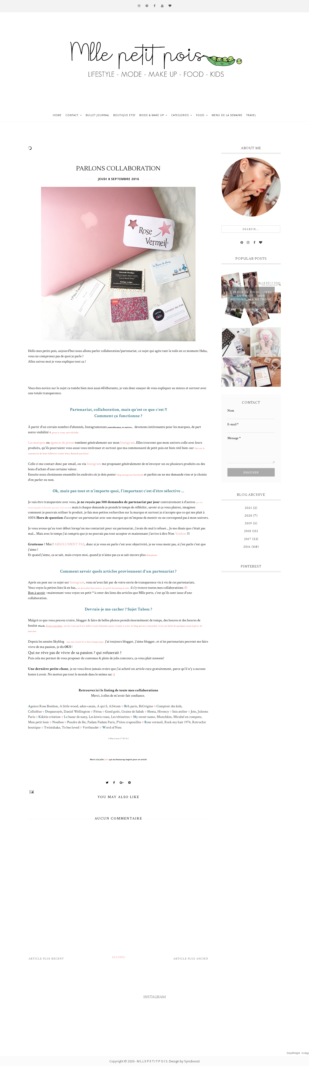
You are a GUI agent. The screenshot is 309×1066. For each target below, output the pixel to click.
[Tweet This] (107, 782)
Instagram (127, 442)
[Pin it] (129, 782)
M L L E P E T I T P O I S (152, 1061)
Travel (251, 115)
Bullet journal (97, 115)
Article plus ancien (190, 959)
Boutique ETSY (124, 115)
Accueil (119, 957)
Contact (71, 115)
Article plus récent (46, 959)
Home (57, 115)
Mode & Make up (151, 115)
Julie (106, 759)
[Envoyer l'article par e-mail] (118, 791)
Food (200, 115)
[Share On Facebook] (114, 782)
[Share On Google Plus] (122, 782)
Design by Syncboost (184, 1061)
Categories (180, 115)
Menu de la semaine (227, 115)
